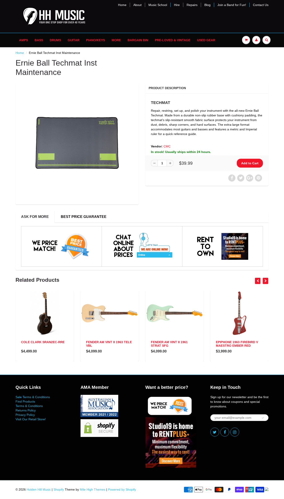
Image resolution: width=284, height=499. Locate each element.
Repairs (192, 5)
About (137, 5)
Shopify (58, 489)
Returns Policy (26, 410)
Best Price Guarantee (83, 217)
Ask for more (35, 217)
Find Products (25, 401)
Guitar (73, 40)
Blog (207, 5)
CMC (167, 146)
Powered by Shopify (122, 489)
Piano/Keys (95, 40)
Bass (39, 40)
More (116, 40)
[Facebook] (224, 432)
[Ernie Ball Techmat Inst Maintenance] (77, 143)
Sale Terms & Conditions (33, 397)
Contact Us (260, 5)
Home (122, 5)
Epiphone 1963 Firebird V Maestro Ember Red (237, 343)
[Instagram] (234, 432)
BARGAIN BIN (138, 40)
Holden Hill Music (39, 489)
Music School (157, 5)
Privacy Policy (25, 415)
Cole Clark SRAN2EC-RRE (43, 342)
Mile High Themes (92, 489)
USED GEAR (206, 40)
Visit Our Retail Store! (31, 419)
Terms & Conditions (29, 406)
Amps (23, 40)
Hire (177, 5)
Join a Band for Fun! (231, 5)
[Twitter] (214, 432)
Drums (55, 40)
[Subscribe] (262, 417)
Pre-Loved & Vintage (172, 40)
